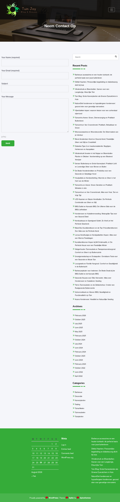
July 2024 (78, 344)
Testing (77, 404)
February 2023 (80, 364)
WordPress (53, 498)
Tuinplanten (79, 416)
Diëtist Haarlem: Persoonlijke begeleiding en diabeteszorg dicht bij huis (104, 451)
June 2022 (79, 372)
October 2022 (80, 368)
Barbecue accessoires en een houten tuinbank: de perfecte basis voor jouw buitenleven (104, 441)
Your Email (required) (10, 71)
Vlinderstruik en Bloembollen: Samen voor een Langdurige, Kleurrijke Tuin (102, 462)
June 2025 (79, 327)
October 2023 (80, 356)
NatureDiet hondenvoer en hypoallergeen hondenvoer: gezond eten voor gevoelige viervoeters (104, 479)
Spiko (71, 498)
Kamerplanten (80, 400)
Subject (4, 84)
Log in (63, 444)
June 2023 (79, 360)
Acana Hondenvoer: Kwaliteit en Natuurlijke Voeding (94, 299)
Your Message (7, 97)
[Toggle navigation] (111, 9)
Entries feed (66, 449)
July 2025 (78, 323)
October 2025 (80, 319)
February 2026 (80, 315)
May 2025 (78, 331)
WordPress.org (67, 457)
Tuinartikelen (79, 408)
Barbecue (78, 392)
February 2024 (80, 352)
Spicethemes (85, 498)
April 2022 (78, 376)
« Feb (33, 476)
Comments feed (67, 453)
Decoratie (78, 396)
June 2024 (79, 347)
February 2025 (80, 335)
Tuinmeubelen (80, 412)
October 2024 (80, 339)
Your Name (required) (10, 57)
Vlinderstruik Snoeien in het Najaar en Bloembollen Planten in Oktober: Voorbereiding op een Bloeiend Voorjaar (93, 156)
